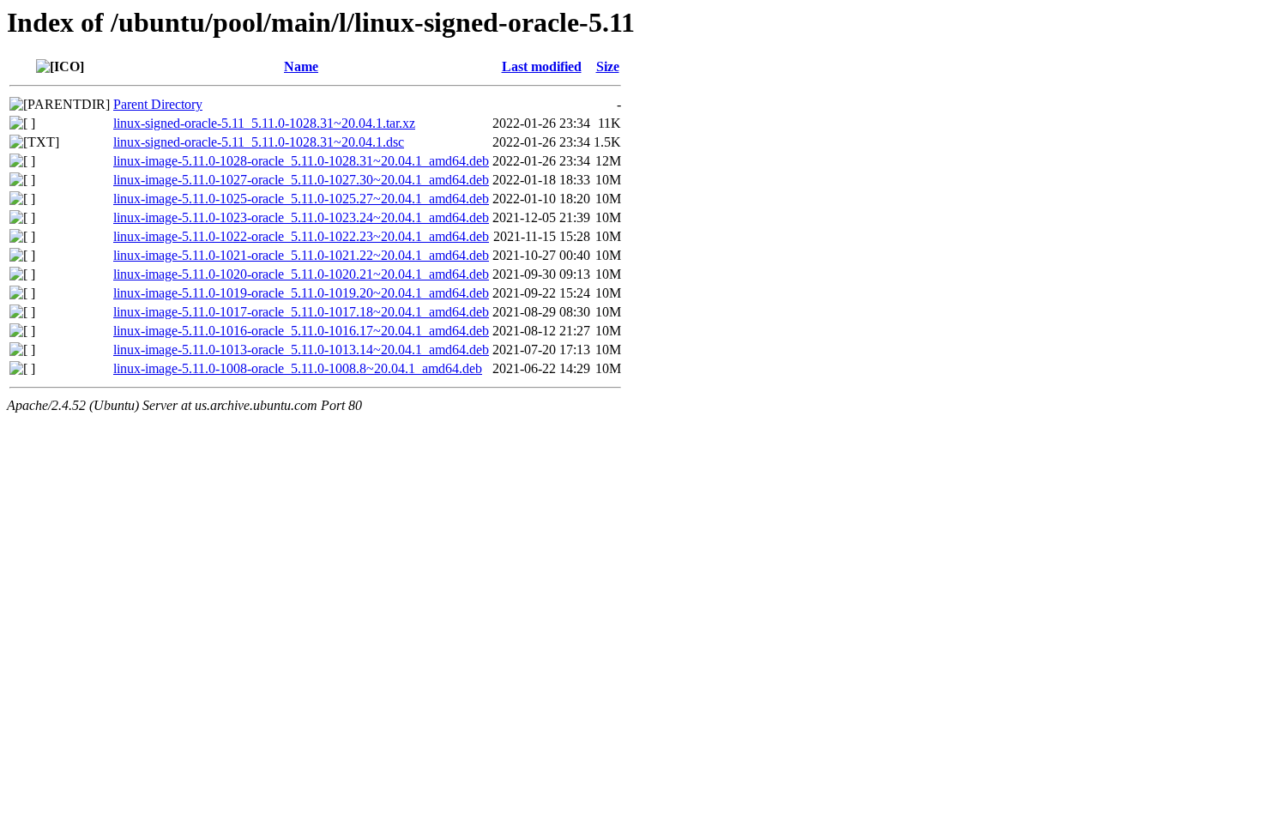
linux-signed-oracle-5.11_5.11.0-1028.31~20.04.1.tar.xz (264, 123)
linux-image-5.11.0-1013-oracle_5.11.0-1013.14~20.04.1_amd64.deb (301, 349)
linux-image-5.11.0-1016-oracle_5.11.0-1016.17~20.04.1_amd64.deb (301, 330)
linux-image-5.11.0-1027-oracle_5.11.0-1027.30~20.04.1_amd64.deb (301, 179)
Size (607, 66)
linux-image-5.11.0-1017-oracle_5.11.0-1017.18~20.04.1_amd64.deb (301, 311)
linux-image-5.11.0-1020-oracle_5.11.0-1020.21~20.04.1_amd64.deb (301, 274)
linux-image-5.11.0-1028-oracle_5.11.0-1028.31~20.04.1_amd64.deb (301, 161)
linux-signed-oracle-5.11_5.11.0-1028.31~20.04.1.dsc (258, 142)
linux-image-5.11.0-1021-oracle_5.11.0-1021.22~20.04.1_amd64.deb (301, 255)
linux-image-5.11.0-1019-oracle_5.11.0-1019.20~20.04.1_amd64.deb (301, 293)
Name (301, 66)
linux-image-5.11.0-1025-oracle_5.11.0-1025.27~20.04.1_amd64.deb (301, 198)
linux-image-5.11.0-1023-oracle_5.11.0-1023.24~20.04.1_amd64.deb (301, 217)
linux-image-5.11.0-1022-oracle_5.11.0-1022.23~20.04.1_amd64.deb (301, 236)
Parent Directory (157, 104)
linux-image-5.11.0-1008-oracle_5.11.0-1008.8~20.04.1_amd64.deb (297, 368)
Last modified (542, 66)
